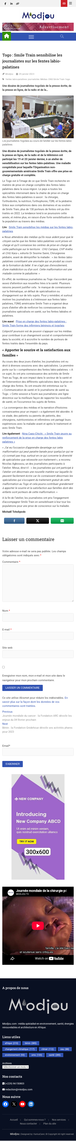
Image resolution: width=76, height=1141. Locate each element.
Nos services (59, 1119)
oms (36, 1055)
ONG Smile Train (56, 79)
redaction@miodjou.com (18, 1089)
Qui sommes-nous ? (35, 1119)
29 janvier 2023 (26, 74)
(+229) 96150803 (14, 1083)
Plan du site (49, 1123)
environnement (15, 1055)
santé (55, 1055)
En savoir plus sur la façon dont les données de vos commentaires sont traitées (35, 701)
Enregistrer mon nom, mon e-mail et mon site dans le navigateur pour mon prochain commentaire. (33, 678)
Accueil (14, 1119)
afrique (11, 1043)
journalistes (33, 79)
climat (47, 1049)
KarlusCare (39, 1134)
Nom (6, 610)
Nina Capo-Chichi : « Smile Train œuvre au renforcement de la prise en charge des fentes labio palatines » (37, 437)
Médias (43, 79)
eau (64, 1049)
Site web (7, 647)
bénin (31, 1043)
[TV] (64, 3)
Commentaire (11, 561)
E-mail (6, 629)
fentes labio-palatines (16, 79)
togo (67, 79)
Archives (7, 1063)
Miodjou (9, 74)
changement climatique (20, 1049)
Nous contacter (28, 1123)
